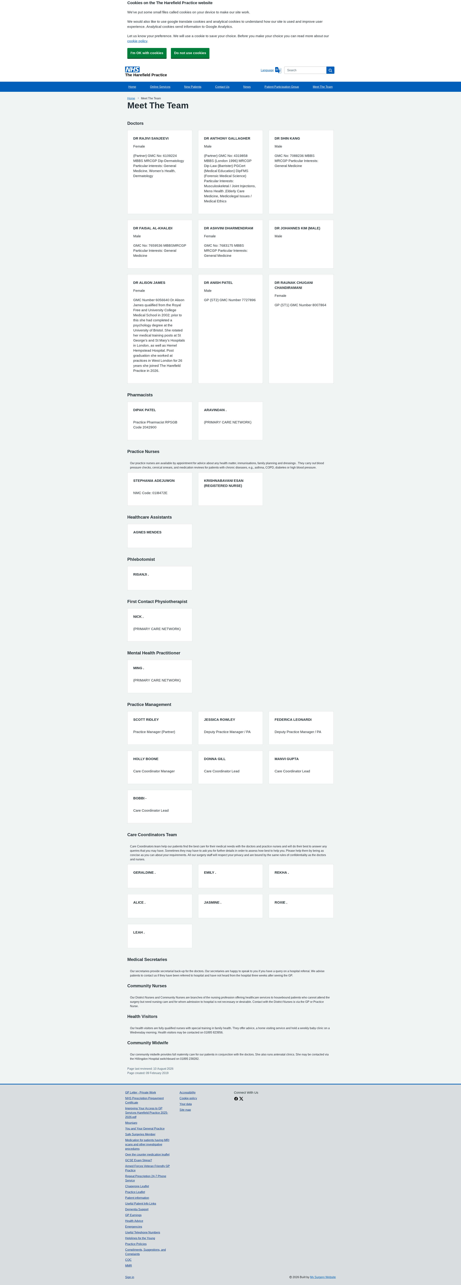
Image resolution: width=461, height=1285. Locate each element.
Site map (185, 1109)
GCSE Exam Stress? (138, 1160)
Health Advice (134, 1220)
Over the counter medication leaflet (147, 1154)
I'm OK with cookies (147, 53)
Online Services (160, 86)
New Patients (192, 86)
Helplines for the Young (140, 1238)
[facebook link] (236, 1099)
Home (132, 86)
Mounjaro (131, 1122)
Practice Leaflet (135, 1192)
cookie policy (137, 41)
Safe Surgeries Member (140, 1134)
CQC (128, 1259)
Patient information (137, 1197)
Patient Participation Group (282, 86)
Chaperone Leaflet (137, 1186)
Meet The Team (323, 86)
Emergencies (133, 1226)
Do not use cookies (190, 53)
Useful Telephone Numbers (142, 1232)
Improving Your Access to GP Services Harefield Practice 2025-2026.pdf (146, 1112)
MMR (128, 1265)
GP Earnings (133, 1215)
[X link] (241, 1099)
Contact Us (222, 86)
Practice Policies (136, 1243)
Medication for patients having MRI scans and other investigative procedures (147, 1144)
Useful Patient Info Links (140, 1203)
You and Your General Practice (145, 1128)
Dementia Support (136, 1209)
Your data (186, 1104)
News (247, 86)
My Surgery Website (323, 1277)
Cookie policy (188, 1098)
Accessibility (188, 1092)
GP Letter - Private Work (140, 1092)
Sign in (129, 1277)
